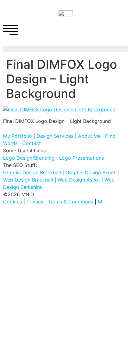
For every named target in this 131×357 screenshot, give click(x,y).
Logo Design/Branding (29, 158)
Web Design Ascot (79, 180)
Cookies (12, 202)
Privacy (35, 202)
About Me (89, 136)
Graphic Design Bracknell (32, 172)
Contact (31, 143)
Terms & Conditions (70, 202)
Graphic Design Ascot (91, 172)
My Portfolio (17, 136)
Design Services (55, 136)
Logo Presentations (81, 158)
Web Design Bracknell (28, 180)
